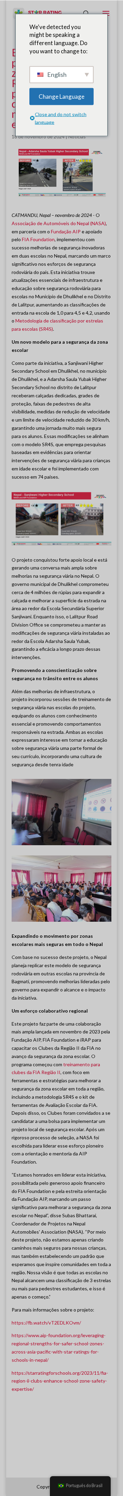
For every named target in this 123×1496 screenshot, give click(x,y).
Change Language (61, 96)
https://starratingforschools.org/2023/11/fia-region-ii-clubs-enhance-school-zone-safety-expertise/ (60, 1381)
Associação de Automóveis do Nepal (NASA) (59, 223)
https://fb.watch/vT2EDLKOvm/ (46, 1323)
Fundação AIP (66, 231)
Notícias (77, 136)
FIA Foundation (38, 239)
